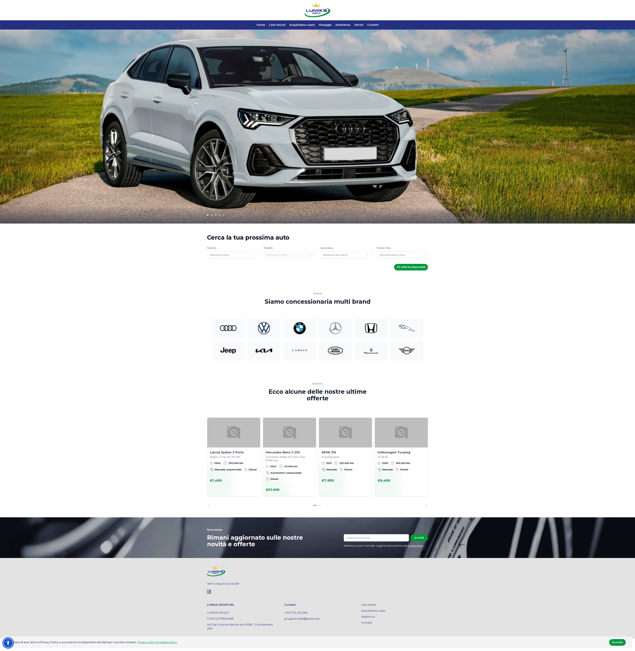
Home (261, 24)
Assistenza (342, 24)
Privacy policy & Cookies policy (157, 642)
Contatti (373, 24)
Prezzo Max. (384, 248)
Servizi (358, 24)
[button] (8, 643)
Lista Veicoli (277, 24)
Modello (268, 248)
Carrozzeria (326, 248)
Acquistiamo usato (302, 24)
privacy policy (415, 545)
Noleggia (325, 24)
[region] (317, 462)
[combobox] (232, 255)
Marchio (211, 248)
